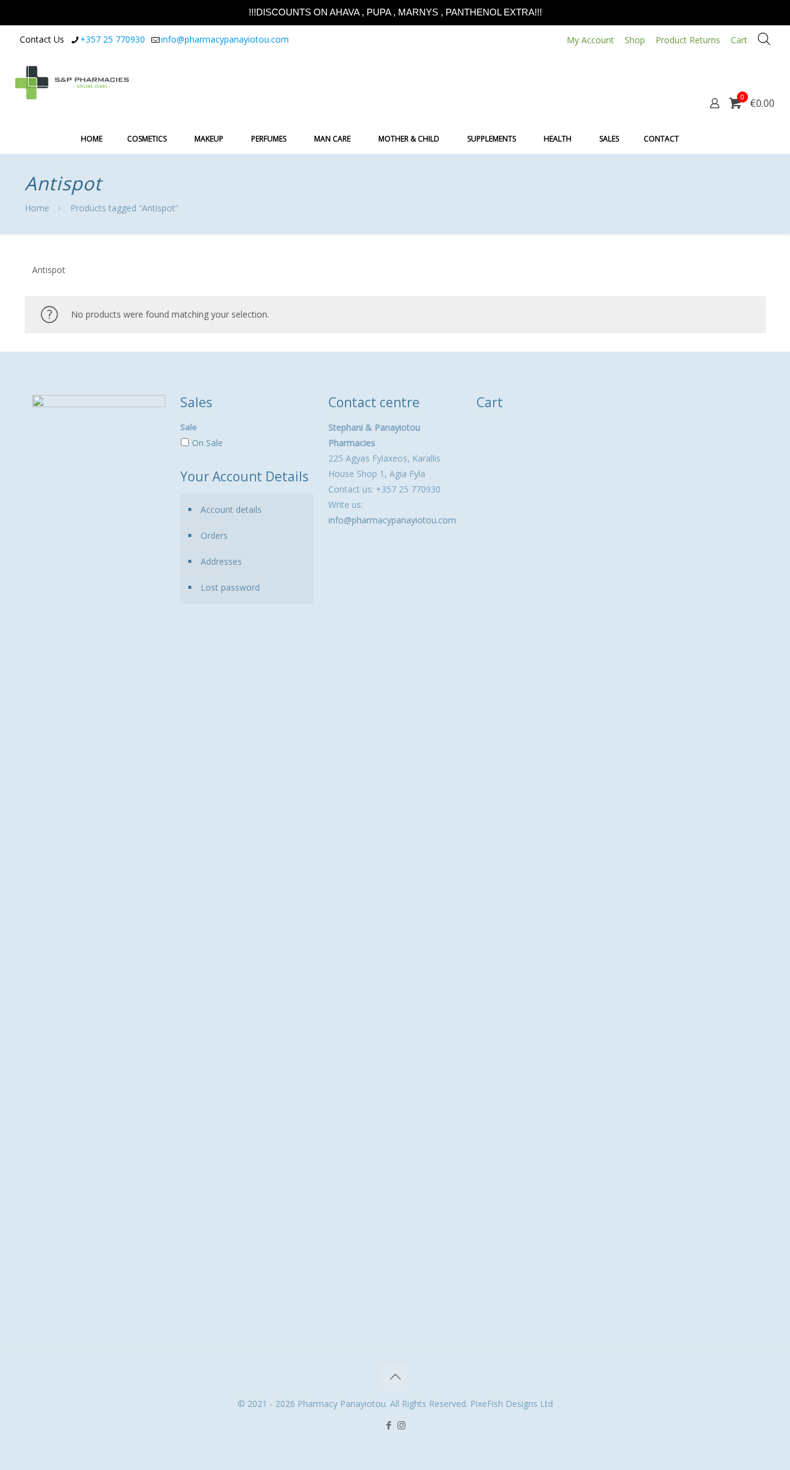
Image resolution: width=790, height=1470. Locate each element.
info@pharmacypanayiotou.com (225, 39)
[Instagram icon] (401, 1425)
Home (37, 208)
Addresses (221, 561)
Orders (214, 535)
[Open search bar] (764, 38)
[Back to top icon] (395, 1377)
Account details (231, 509)
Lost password (230, 587)
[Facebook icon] (388, 1425)
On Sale (207, 443)
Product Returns (687, 40)
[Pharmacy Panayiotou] (71, 81)
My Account (590, 40)
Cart (739, 40)
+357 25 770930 (112, 39)
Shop (635, 40)
